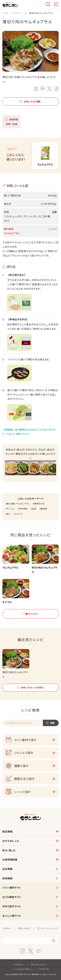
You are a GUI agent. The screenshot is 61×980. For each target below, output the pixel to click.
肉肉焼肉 (23, 508)
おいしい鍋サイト (11, 915)
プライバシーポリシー (39, 964)
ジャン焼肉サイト (11, 887)
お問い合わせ (24, 928)
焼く (8, 513)
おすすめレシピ (10, 841)
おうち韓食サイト (11, 897)
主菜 (34, 508)
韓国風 (44, 508)
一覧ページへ (30, 614)
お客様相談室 (9, 859)
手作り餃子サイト (11, 906)
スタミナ (19, 513)
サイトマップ (44, 969)
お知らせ (7, 928)
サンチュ (11, 508)
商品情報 (7, 831)
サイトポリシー (19, 964)
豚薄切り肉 (39, 503)
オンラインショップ (49, 928)
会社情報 (7, 869)
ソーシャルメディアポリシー (22, 969)
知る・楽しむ (8, 850)
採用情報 (7, 878)
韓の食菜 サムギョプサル (18, 503)
